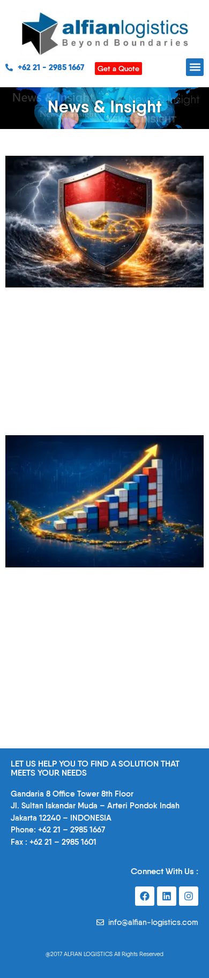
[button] (195, 67)
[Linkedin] (166, 896)
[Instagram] (188, 896)
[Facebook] (144, 896)
